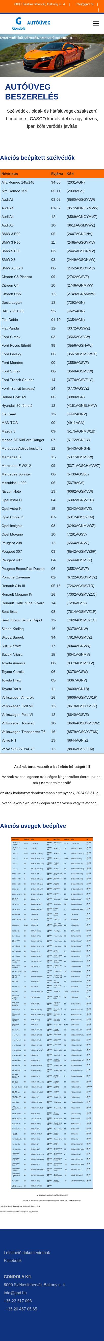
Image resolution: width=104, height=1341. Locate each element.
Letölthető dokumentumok (27, 1253)
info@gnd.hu (85, 4)
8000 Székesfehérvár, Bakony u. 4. (35, 1285)
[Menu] (96, 23)
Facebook (13, 1260)
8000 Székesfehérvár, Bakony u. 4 (40, 4)
